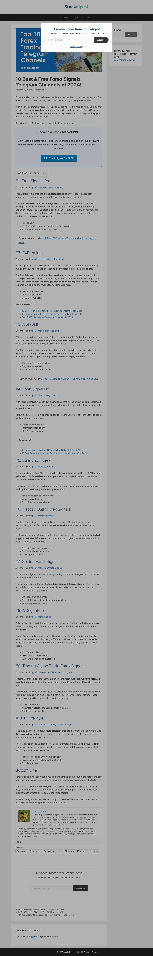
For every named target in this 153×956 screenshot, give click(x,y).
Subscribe (101, 40)
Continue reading (76, 47)
